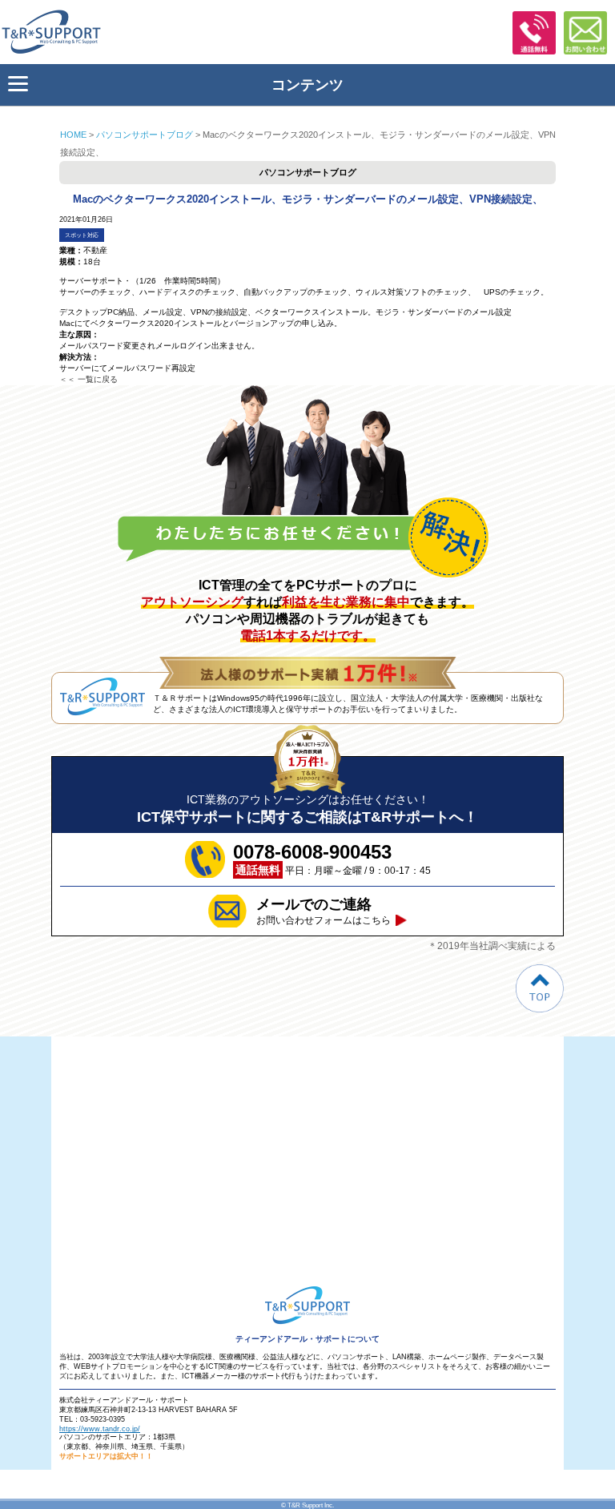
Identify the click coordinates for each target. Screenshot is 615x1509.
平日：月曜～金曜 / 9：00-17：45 (332, 858)
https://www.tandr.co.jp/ (99, 1429)
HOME (73, 134)
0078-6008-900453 (534, 32)
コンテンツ (307, 85)
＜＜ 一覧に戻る (88, 379)
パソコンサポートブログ (144, 134)
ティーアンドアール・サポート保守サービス (56, 32)
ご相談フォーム (585, 32)
